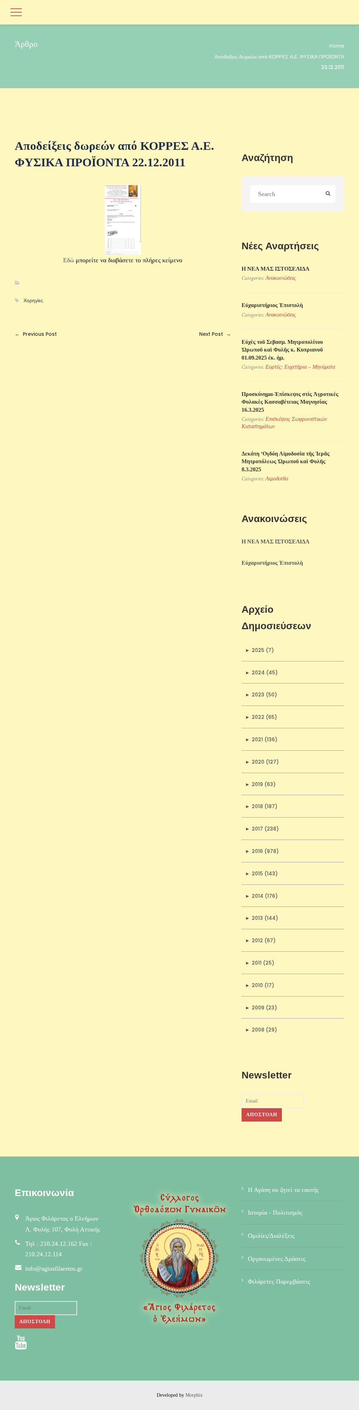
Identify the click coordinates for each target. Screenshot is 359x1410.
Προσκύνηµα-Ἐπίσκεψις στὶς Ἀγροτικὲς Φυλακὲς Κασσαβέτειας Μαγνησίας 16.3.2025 (290, 402)
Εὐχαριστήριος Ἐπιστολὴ (272, 305)
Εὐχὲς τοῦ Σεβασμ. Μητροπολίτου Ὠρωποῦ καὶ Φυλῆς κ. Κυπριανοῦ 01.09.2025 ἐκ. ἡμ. (282, 350)
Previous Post (36, 334)
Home (336, 45)
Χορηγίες (33, 300)
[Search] (328, 194)
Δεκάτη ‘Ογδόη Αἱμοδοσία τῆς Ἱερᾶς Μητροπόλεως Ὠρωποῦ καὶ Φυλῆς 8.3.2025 (286, 461)
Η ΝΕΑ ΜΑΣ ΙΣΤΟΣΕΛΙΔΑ (276, 269)
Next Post (215, 334)
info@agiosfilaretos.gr (53, 1268)
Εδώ (68, 260)
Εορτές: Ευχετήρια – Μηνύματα (300, 367)
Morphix (194, 1395)
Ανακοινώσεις (280, 278)
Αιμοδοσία (276, 478)
